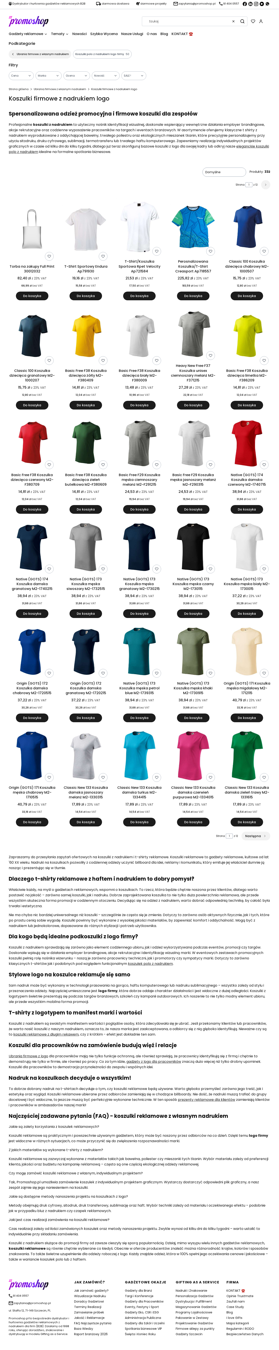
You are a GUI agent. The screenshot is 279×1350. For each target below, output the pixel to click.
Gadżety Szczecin (189, 1334)
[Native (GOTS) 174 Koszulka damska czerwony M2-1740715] (247, 443)
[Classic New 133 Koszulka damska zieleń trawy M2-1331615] (247, 756)
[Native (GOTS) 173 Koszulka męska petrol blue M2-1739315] (139, 652)
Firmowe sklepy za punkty (195, 1328)
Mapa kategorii (237, 1323)
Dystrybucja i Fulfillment (194, 1301)
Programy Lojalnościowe (194, 1312)
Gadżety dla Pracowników (144, 1301)
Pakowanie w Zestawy (192, 1318)
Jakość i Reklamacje (89, 1318)
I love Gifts (234, 1318)
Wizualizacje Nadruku (90, 1296)
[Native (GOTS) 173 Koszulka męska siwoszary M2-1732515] (85, 548)
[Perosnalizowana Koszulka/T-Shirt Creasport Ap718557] (193, 228)
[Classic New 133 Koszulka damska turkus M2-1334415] (139, 756)
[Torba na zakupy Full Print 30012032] (32, 230)
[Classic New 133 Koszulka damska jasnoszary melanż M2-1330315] (85, 756)
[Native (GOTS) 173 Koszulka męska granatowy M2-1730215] (139, 548)
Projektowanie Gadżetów (194, 1323)
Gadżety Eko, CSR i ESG (142, 1312)
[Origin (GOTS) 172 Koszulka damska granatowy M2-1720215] (85, 652)
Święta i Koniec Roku (140, 1334)
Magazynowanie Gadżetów (196, 1307)
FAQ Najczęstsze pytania (92, 1323)
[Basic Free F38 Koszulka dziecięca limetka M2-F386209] (247, 337)
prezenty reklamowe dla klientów (206, 1099)
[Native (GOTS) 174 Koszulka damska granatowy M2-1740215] (32, 548)
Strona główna (19, 89)
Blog (229, 1312)
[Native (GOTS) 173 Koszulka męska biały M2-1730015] (247, 548)
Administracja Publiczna (143, 1318)
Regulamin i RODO (240, 1328)
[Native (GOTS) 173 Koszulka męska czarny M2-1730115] (193, 548)
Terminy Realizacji (87, 1307)
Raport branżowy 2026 (91, 1334)
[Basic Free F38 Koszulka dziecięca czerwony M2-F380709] (32, 443)
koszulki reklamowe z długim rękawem (46, 1034)
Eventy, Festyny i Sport (142, 1307)
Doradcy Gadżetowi (89, 1301)
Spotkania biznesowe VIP (143, 1328)
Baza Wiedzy (83, 1328)
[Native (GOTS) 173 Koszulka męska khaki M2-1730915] (193, 652)
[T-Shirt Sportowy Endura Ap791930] (85, 230)
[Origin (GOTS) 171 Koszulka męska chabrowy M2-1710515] (32, 756)
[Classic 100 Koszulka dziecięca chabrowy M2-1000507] (247, 228)
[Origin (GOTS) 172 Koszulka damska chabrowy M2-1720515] (32, 652)
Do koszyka (32, 296)
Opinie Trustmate (239, 1296)
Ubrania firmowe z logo (28, 1056)
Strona (240, 184)
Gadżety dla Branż (138, 1290)
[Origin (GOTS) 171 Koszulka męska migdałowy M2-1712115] (247, 652)
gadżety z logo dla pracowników (153, 1061)
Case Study (235, 1307)
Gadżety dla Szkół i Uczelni (145, 1323)
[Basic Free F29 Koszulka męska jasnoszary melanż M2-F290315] (193, 443)
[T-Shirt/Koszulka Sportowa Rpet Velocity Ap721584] (139, 227)
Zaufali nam (235, 1301)
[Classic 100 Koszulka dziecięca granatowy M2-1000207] (32, 337)
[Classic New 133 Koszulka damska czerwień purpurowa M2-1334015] (193, 756)
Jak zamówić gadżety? (91, 1290)
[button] (242, 21)
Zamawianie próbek (89, 1312)
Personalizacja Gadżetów (194, 1296)
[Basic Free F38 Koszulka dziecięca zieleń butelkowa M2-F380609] (85, 443)
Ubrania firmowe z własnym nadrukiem (43, 54)
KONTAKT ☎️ (235, 1290)
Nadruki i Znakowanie (191, 1290)
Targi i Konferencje (139, 1296)
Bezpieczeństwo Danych (245, 1334)
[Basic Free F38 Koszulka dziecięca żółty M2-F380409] (85, 337)
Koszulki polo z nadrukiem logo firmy (102, 54)
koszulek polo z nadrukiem (150, 963)
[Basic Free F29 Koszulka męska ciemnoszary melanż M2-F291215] (139, 443)
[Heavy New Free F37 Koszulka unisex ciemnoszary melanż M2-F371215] (193, 334)
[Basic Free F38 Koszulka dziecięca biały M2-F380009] (139, 337)
